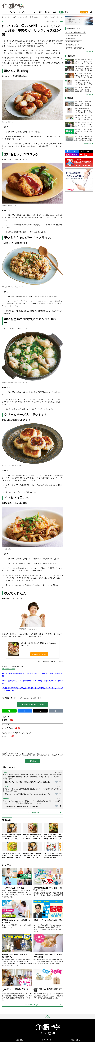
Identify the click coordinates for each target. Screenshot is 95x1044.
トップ (4, 12)
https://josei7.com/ (8, 669)
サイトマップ (46, 1040)
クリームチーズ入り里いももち (11, 465)
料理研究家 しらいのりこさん (28, 629)
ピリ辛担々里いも (7, 549)
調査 (66, 12)
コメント (9, 736)
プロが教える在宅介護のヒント (76, 48)
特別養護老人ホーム (72, 45)
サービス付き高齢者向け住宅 (75, 32)
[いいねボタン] (56, 781)
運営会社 (19, 1040)
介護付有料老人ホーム (73, 41)
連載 (54, 12)
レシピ (13, 17)
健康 (40, 12)
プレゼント (13, 12)
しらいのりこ (24, 698)
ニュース (32, 12)
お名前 (8, 720)
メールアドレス (11, 728)
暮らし (47, 12)
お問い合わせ (75, 1040)
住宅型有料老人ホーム (73, 35)
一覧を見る (88, 51)
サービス (22, 12)
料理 (39, 698)
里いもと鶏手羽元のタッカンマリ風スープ (15, 382)
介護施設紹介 (70, 38)
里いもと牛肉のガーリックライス (12, 287)
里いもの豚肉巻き (7, 122)
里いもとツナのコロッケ (9, 205)
